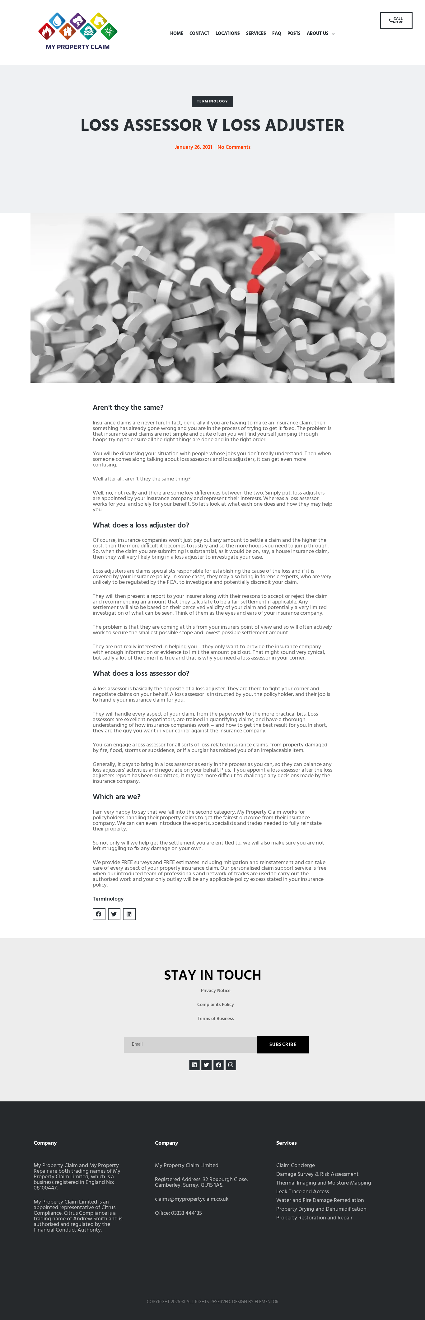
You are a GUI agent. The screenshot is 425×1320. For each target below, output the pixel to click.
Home (176, 33)
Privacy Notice (216, 991)
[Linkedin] (194, 1065)
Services (256, 33)
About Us (317, 33)
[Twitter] (206, 1065)
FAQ (276, 33)
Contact (199, 33)
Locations (228, 33)
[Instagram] (231, 1065)
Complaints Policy (215, 1005)
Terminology (108, 899)
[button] (213, 101)
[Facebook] (218, 1065)
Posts (294, 33)
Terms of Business (216, 1019)
